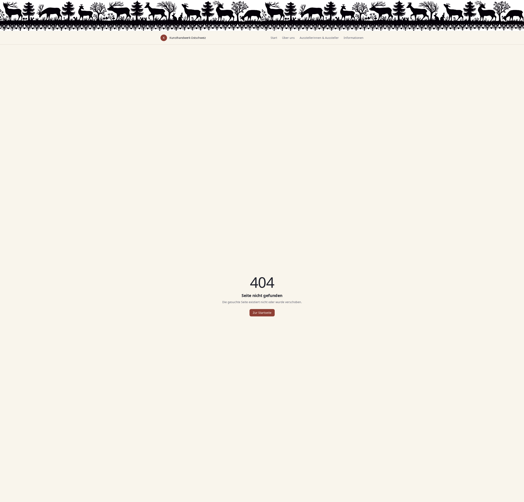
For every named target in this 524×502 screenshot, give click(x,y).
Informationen (354, 38)
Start (274, 38)
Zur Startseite (262, 313)
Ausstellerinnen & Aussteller (319, 38)
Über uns (288, 38)
